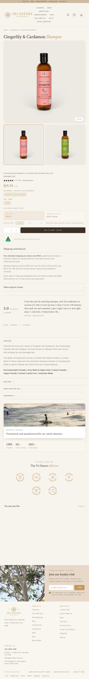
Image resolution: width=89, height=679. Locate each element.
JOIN (79, 587)
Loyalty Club (53, 1)
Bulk (33, 637)
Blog (32, 1)
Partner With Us (41, 1)
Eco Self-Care (37, 613)
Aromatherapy (40, 15)
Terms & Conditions (67, 629)
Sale (34, 633)
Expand (79, 119)
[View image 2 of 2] (65, 144)
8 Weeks (30, 223)
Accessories (37, 625)
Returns (63, 637)
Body (49, 8)
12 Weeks (40, 223)
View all (81, 506)
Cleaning (40, 8)
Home (6, 30)
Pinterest (26, 325)
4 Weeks (20, 223)
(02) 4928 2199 (10, 649)
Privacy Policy (65, 625)
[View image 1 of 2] (24, 144)
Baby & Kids (44, 11)
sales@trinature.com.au (13, 658)
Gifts (51, 18)
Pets (52, 15)
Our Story (25, 1)
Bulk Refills (40, 18)
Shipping (63, 633)
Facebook (14, 325)
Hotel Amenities (44, 21)
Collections (36, 629)
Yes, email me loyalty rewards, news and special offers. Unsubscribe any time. (68, 594)
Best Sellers (36, 640)
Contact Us (63, 1)
